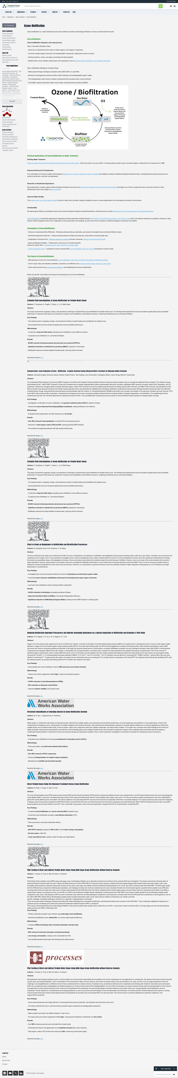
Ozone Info (8, 12)
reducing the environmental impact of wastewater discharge (133, 211)
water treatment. (56, 189)
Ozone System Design (8, 119)
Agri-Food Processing (8, 73)
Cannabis (5, 86)
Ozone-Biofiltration (31, 17)
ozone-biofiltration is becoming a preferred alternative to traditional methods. (83, 260)
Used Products (6, 47)
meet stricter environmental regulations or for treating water (110, 218)
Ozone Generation (7, 122)
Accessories (5, 44)
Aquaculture (13, 77)
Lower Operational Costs (36, 249)
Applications (21, 12)
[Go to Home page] (11, 6)
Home (3, 17)
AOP (20, 71)
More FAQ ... (6, 62)
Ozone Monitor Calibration (10, 139)
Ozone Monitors (7, 35)
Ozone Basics (6, 117)
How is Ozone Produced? (9, 57)
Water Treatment (20, 17)
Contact (4, 1064)
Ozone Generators (7, 33)
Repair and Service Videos (10, 148)
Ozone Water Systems (8, 40)
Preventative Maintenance (10, 136)
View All (12, 101)
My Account (6, 1060)
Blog (74, 12)
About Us (55, 12)
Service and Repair (8, 134)
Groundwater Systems (8, 42)
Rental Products (7, 49)
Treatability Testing (7, 150)
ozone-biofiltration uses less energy (82, 249)
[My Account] (171, 6)
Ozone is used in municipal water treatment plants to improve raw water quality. (53, 163)
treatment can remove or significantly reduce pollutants (81, 174)
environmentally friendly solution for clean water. (95, 263)
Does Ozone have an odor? (10, 59)
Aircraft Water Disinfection (10, 71)
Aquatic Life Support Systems (11, 78)
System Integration (7, 132)
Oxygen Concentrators (9, 38)
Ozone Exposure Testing (9, 141)
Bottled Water (12, 84)
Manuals (4, 145)
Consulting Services (8, 143)
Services (44, 12)
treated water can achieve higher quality (43, 200)
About (4, 1056)
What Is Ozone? (7, 55)
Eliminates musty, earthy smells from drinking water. (62, 245)
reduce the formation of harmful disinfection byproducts (99, 187)
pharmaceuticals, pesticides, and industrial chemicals (92, 61)
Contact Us (66, 12)
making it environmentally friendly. (94, 239)
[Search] (161, 6)
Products (33, 12)
